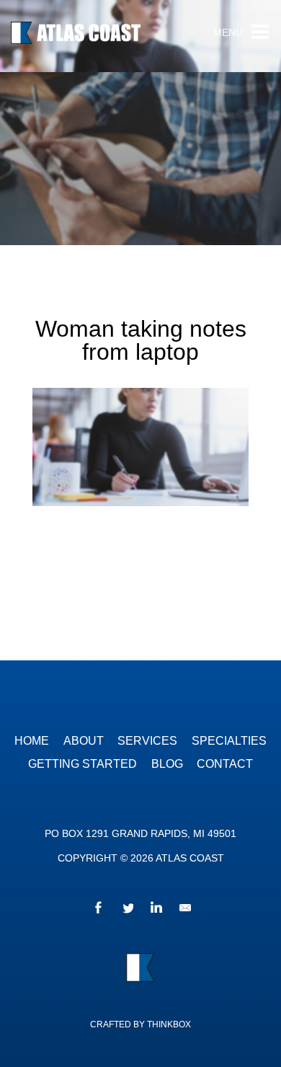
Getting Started (82, 764)
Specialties (229, 741)
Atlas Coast (97, 36)
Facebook (97, 910)
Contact (225, 764)
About (83, 741)
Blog (167, 764)
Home (31, 741)
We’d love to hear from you (184, 910)
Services (147, 741)
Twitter (126, 910)
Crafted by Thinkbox (140, 1024)
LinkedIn (155, 910)
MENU (228, 32)
